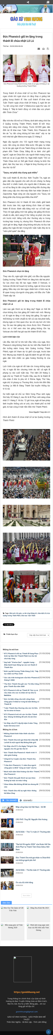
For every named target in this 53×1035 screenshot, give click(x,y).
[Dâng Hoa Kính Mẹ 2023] (38, 914)
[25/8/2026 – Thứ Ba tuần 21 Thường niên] (7, 873)
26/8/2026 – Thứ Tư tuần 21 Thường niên (33, 832)
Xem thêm (26, 895)
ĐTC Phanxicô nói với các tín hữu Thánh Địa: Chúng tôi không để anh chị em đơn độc (20, 716)
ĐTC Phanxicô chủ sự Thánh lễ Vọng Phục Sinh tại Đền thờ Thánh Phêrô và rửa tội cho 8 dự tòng (21, 656)
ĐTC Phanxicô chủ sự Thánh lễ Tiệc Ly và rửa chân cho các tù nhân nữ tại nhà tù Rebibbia (21, 692)
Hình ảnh (6, 903)
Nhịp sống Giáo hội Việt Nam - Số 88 (31, 807)
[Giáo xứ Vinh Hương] (26, 21)
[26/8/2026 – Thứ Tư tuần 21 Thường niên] (7, 835)
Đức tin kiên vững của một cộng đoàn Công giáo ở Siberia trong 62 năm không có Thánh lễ (21, 701)
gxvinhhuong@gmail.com (27, 1011)
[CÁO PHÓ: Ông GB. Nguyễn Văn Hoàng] (7, 823)
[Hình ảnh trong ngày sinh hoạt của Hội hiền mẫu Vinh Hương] (38, 931)
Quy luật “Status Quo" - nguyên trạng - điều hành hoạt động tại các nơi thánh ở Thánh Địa (20, 664)
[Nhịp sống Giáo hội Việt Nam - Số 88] (7, 809)
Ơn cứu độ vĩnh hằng (24, 882)
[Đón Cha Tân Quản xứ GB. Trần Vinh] (12, 914)
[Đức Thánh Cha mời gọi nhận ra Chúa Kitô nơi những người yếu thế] (7, 860)
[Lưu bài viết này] (48, 49)
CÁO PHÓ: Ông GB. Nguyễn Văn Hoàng (31, 819)
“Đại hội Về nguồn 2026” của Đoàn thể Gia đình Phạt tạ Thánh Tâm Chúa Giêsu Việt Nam (33, 847)
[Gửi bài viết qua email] (39, 49)
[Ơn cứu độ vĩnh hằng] (7, 885)
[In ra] (43, 49)
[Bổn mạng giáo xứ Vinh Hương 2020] (12, 932)
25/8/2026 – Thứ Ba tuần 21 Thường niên (33, 870)
